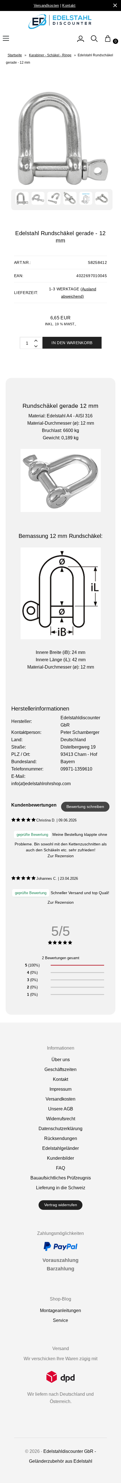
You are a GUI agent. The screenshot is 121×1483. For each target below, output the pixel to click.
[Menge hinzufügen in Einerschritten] (35, 346)
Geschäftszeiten (60, 1069)
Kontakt (60, 1079)
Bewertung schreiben (85, 806)
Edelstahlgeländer (60, 1148)
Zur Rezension (61, 856)
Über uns (60, 1059)
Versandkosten (60, 1099)
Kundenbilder (60, 1158)
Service (60, 1320)
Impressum (60, 1089)
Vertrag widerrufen (60, 1205)
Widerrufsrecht (60, 1118)
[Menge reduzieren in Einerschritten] (35, 340)
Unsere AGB (60, 1108)
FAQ (60, 1168)
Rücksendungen (60, 1138)
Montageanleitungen (60, 1310)
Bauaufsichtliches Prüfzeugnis (60, 1177)
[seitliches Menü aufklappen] (81, 41)
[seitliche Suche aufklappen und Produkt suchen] (94, 41)
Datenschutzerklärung (60, 1128)
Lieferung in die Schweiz (60, 1187)
